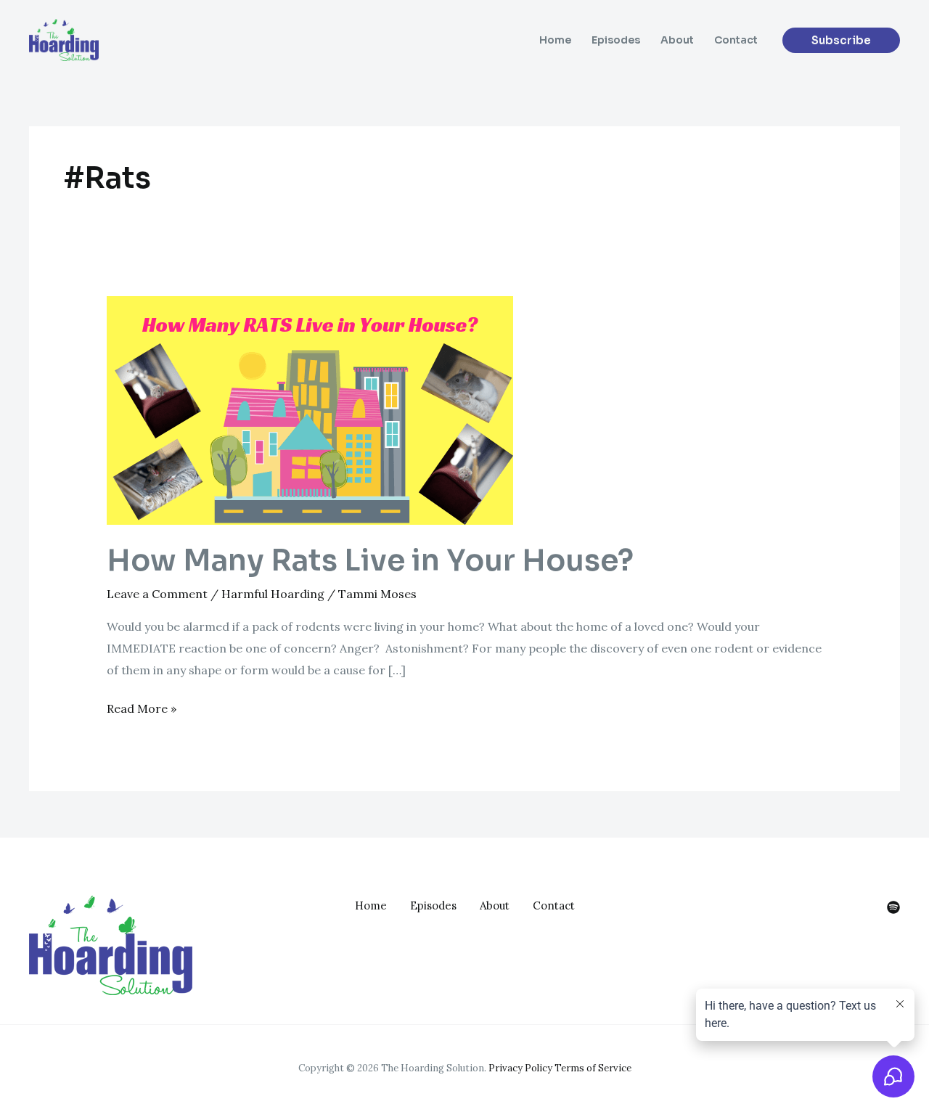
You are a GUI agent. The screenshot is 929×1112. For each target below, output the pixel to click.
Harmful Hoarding (272, 593)
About (677, 39)
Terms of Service (592, 1068)
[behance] (893, 907)
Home (555, 39)
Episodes (616, 39)
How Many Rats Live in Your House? (370, 560)
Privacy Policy (520, 1068)
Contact (736, 39)
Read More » (141, 707)
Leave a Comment (157, 593)
